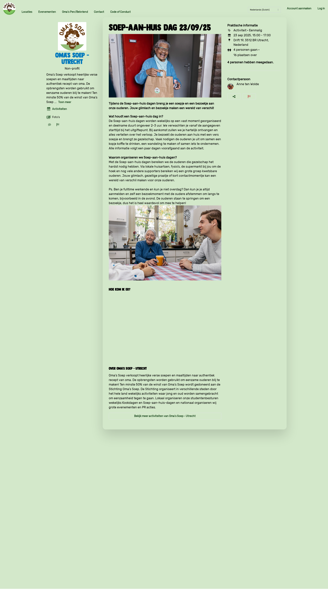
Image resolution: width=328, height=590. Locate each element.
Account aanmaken (299, 8)
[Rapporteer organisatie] (58, 124)
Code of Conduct (120, 11)
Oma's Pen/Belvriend (75, 11)
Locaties (27, 11)
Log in (321, 8)
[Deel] (234, 96)
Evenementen (47, 11)
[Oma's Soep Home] (9, 8)
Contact (99, 11)
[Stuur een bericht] (49, 124)
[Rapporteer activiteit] (249, 96)
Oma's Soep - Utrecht (72, 58)
